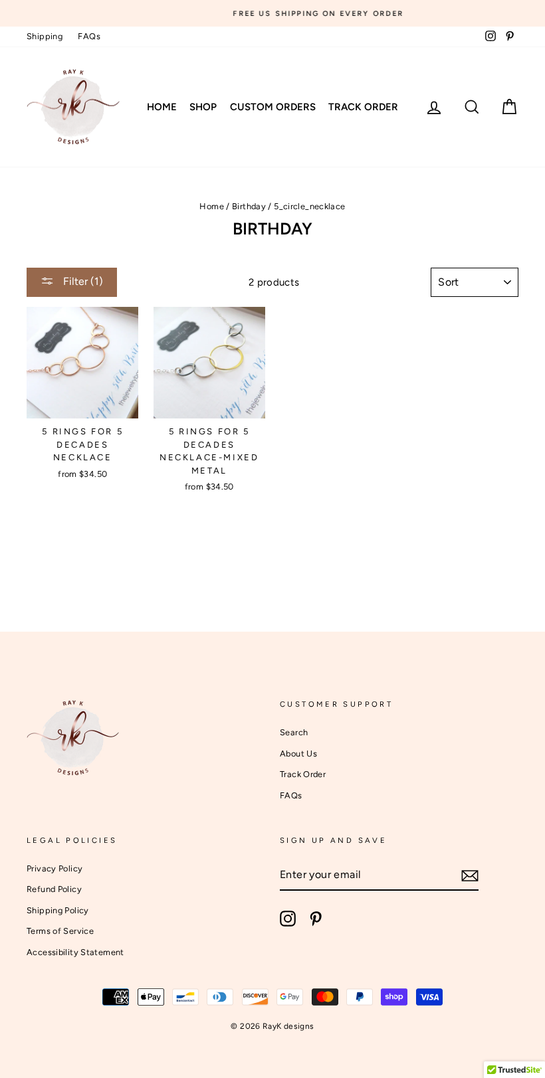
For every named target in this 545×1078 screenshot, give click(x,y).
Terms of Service (60, 931)
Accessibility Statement (75, 952)
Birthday (249, 206)
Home (162, 107)
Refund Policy (54, 889)
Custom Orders (273, 107)
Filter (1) (81, 281)
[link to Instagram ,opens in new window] (288, 919)
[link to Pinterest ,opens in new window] (316, 919)
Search (294, 732)
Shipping (44, 36)
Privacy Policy (54, 868)
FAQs (89, 36)
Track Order (363, 107)
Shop (203, 107)
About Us (298, 754)
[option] (272, 13)
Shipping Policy (58, 910)
